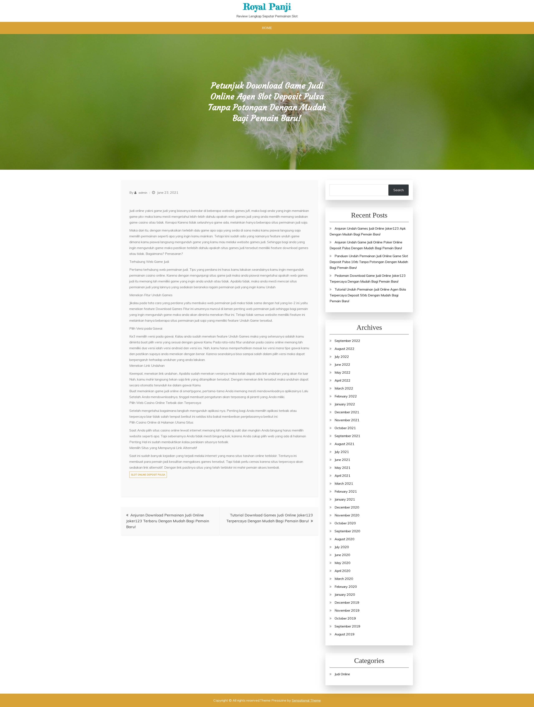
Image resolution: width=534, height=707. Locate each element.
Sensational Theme (306, 700)
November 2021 (347, 420)
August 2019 (344, 634)
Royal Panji (267, 6)
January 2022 (345, 404)
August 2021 (344, 444)
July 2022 (342, 356)
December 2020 (347, 507)
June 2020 (342, 555)
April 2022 (342, 380)
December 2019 (347, 602)
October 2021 (345, 428)
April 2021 (342, 475)
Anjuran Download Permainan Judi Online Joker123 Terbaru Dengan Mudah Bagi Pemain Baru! (167, 521)
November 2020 (347, 515)
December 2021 (347, 412)
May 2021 (342, 467)
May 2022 (342, 372)
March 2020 (344, 579)
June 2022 (342, 364)
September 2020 (347, 531)
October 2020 (345, 523)
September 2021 (347, 436)
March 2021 (344, 483)
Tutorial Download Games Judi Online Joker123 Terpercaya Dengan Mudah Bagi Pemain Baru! (269, 518)
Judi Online (342, 674)
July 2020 (342, 547)
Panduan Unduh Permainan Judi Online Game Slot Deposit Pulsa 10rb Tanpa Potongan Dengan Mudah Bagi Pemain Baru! (369, 262)
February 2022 (346, 396)
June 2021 (342, 460)
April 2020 (342, 571)
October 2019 (345, 618)
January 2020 (345, 594)
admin (143, 193)
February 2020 (346, 586)
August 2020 (344, 539)
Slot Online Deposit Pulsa (148, 474)
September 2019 (347, 626)
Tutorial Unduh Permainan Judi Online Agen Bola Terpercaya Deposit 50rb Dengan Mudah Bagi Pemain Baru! (368, 295)
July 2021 (342, 452)
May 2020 (342, 563)
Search (398, 190)
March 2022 (344, 388)
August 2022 (344, 349)
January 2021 (345, 499)
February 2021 (346, 491)
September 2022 (347, 341)
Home (267, 28)
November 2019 (347, 610)
